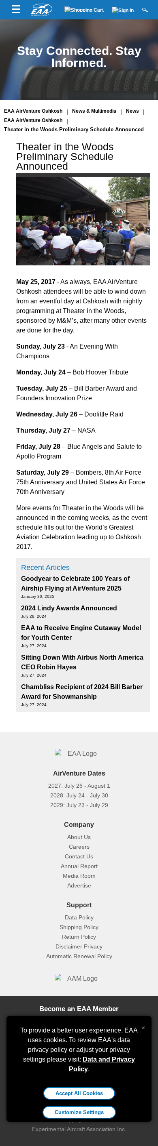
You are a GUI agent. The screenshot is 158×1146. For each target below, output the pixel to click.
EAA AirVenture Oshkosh (33, 111)
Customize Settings (79, 1112)
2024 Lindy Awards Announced (69, 608)
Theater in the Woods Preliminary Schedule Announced (74, 129)
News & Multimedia (94, 111)
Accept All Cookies (79, 1093)
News (132, 111)
